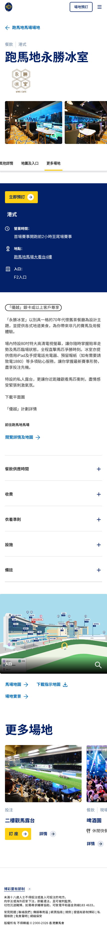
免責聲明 (21, 916)
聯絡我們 (24, 912)
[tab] (53, 468)
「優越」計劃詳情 (21, 409)
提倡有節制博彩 (84, 912)
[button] (81, 6)
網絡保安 (36, 916)
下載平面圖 (15, 397)
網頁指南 (57, 912)
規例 (68, 912)
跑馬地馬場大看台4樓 (33, 257)
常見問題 (10, 912)
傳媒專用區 (40, 912)
